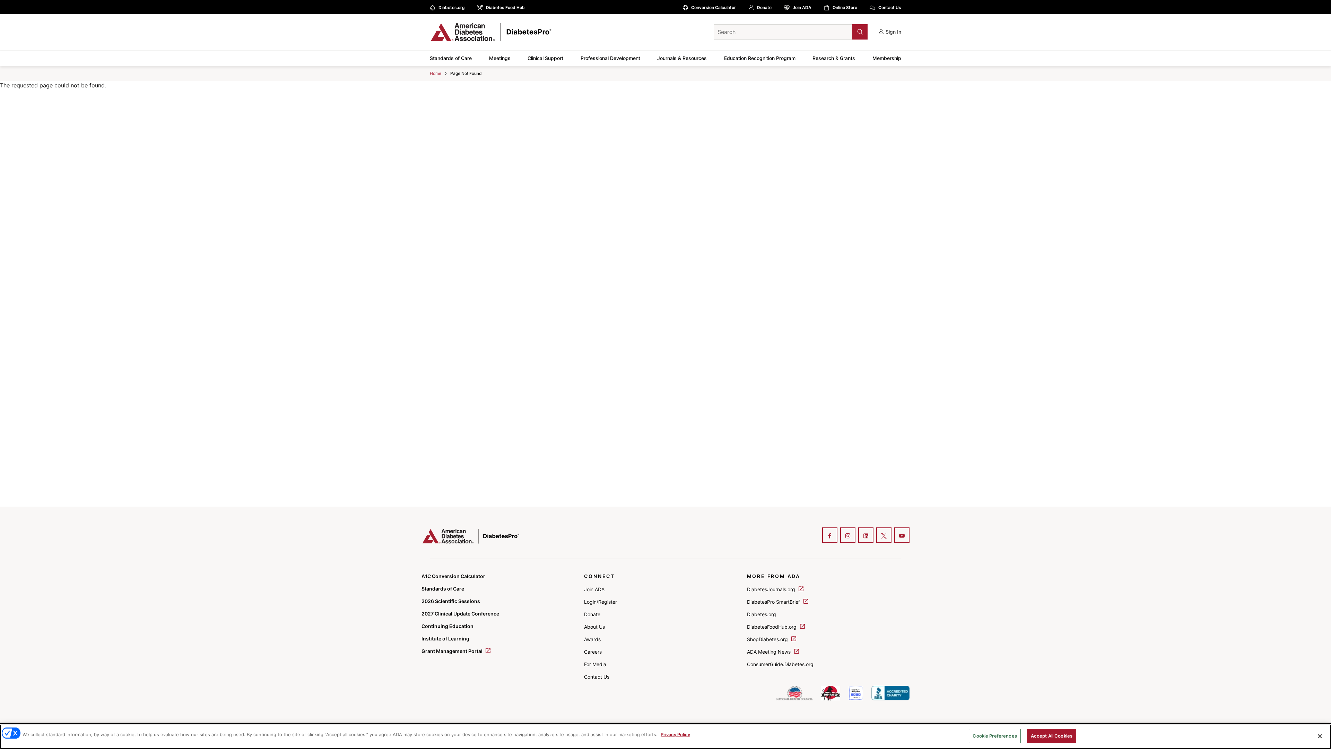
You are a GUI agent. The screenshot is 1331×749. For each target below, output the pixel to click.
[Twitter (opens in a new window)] (884, 536)
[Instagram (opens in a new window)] (848, 536)
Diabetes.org (451, 7)
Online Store (845, 7)
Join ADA (802, 7)
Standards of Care (451, 58)
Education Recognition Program (759, 58)
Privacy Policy (675, 734)
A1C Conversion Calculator (453, 576)
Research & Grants (833, 58)
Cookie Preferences (995, 736)
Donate (764, 7)
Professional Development (610, 58)
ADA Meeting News (769, 652)
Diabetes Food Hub (505, 7)
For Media (595, 664)
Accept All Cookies (1051, 736)
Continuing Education (447, 626)
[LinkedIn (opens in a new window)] (866, 536)
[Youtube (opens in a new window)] (902, 536)
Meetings (500, 58)
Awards (592, 639)
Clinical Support (545, 58)
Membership (886, 58)
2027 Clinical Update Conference (460, 614)
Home (435, 73)
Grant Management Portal (452, 651)
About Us (594, 627)
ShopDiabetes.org (768, 639)
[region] (665, 736)
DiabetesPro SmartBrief (774, 602)
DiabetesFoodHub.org (772, 627)
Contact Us (889, 7)
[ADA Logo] (485, 32)
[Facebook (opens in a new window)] (830, 536)
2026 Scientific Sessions (450, 601)
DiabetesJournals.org (772, 589)
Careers (593, 652)
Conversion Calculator (713, 7)
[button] (846, 31)
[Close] (1320, 736)
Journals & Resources (682, 58)
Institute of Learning (445, 639)
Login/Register (600, 602)
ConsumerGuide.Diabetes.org (780, 664)
